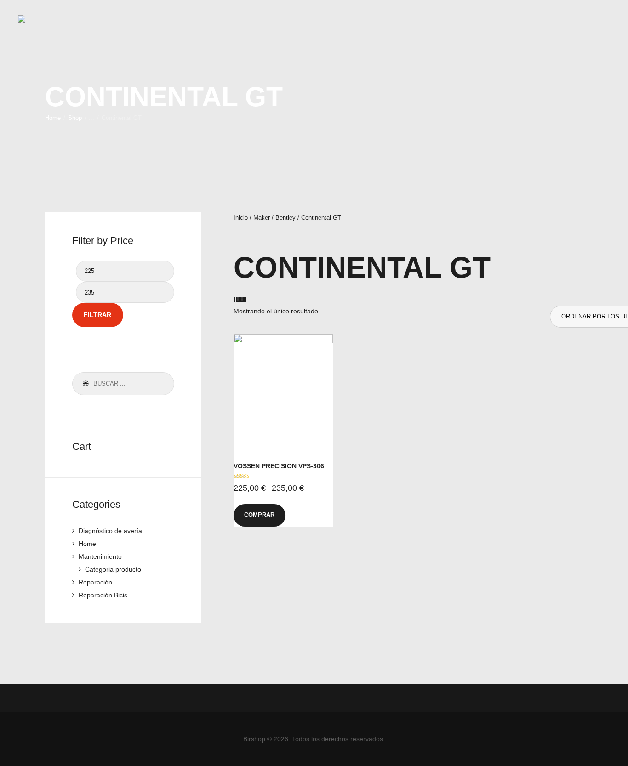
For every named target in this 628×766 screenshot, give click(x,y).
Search (84, 383)
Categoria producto (113, 569)
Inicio (241, 217)
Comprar (259, 514)
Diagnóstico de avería (110, 530)
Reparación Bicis (103, 595)
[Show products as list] (243, 300)
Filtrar (97, 314)
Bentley (285, 217)
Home (53, 117)
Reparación (95, 582)
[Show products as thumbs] (237, 300)
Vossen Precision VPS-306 (279, 466)
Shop (75, 117)
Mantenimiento (100, 556)
